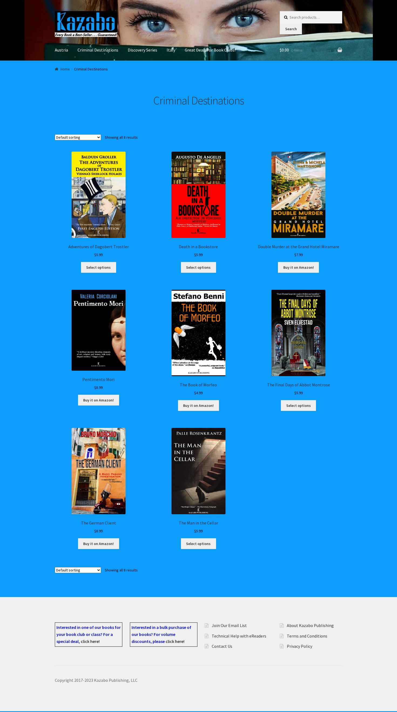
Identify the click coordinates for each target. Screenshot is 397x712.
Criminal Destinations (98, 50)
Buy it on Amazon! (298, 267)
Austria (61, 50)
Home (65, 69)
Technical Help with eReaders (239, 636)
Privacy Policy (299, 646)
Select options (98, 267)
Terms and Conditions (307, 636)
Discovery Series (142, 50)
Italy (171, 50)
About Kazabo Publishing (310, 625)
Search (291, 28)
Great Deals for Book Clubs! (210, 50)
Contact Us (222, 646)
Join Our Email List (229, 625)
